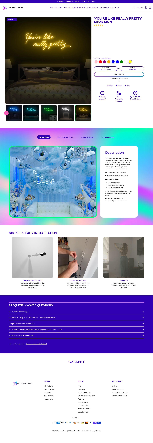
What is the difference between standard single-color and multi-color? (36, 329)
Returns (81, 399)
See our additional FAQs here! (36, 344)
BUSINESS (103, 8)
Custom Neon (49, 389)
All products (48, 386)
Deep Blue (113, 62)
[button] (99, 25)
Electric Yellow (130, 62)
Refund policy (83, 402)
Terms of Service (84, 409)
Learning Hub (83, 412)
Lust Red (100, 62)
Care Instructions (84, 392)
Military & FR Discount (86, 396)
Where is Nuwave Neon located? (21, 335)
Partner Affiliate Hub (119, 396)
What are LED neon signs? (19, 312)
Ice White (126, 62)
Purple (104, 62)
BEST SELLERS (56, 8)
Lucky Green (121, 62)
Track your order (118, 389)
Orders (114, 386)
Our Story (81, 389)
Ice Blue (117, 62)
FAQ (79, 386)
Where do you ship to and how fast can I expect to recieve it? (32, 318)
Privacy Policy (83, 405)
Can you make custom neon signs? (22, 324)
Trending (47, 392)
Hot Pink (96, 62)
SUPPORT (113, 8)
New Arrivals (48, 396)
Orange (109, 62)
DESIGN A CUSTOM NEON (73, 8)
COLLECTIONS (91, 8)
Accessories (48, 399)
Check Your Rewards (120, 392)
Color (102, 58)
